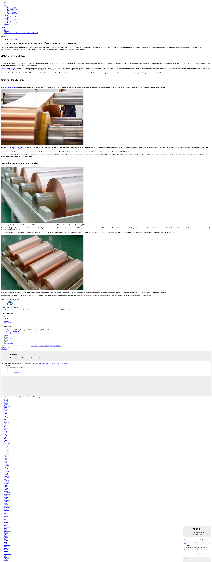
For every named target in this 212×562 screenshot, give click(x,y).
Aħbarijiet (6, 15)
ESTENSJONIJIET (12, 12)
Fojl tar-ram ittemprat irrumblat (9, 87)
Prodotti (6, 6)
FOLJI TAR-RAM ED (13, 9)
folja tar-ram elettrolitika (14, 147)
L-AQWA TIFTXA (55, 346)
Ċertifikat (9, 21)
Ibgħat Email (4, 349)
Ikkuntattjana (7, 24)
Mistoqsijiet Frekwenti (10, 17)
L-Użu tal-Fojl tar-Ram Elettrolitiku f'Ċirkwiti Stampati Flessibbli (21, 33)
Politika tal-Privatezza (9, 322)
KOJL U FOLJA (11, 11)
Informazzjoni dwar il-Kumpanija (16, 20)
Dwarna (6, 18)
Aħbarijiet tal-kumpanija (10, 39)
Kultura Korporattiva (12, 23)
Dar (5, 5)
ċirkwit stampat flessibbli (8, 68)
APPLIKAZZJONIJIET (13, 14)
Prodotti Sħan (34, 346)
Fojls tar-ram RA (11, 8)
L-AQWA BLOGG (44, 346)
